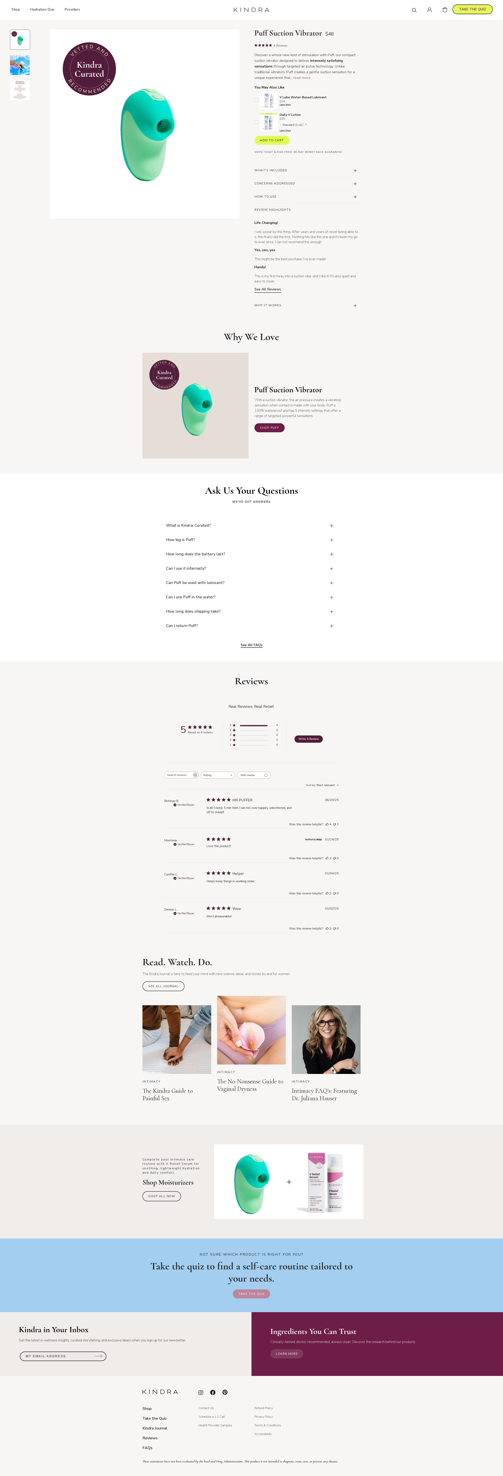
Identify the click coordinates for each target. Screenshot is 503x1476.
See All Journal (163, 986)
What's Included (270, 170)
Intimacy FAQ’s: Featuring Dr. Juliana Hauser (324, 1094)
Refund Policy (263, 1408)
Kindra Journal (154, 1428)
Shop (16, 9)
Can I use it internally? (186, 568)
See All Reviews (267, 289)
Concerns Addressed (274, 183)
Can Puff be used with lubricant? (195, 582)
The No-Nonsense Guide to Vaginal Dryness (250, 1085)
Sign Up (98, 1357)
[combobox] (218, 775)
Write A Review (308, 739)
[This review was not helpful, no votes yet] (334, 858)
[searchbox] (178, 775)
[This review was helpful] (327, 824)
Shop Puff (269, 428)
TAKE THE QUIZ (472, 9)
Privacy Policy (263, 1417)
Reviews (150, 1438)
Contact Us (206, 1408)
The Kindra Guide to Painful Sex (167, 1094)
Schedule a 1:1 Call (211, 1417)
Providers (72, 9)
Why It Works (267, 305)
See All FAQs (252, 645)
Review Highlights (272, 210)
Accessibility (263, 1434)
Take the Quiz (251, 1294)
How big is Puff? (180, 539)
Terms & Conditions (267, 1425)
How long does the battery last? (195, 554)
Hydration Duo (42, 9)
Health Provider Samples (215, 1425)
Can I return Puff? (182, 625)
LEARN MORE (287, 1354)
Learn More (285, 104)
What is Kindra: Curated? (188, 525)
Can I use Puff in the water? (191, 597)
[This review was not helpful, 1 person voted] (334, 824)
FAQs (147, 1447)
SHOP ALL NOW (161, 1196)
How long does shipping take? (193, 611)
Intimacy (151, 1082)
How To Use (265, 197)
